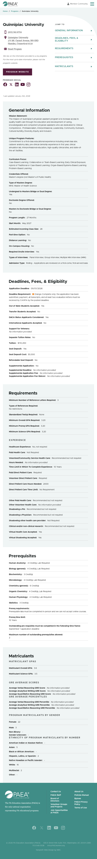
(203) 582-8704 (15, 32)
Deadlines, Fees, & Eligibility (66, 39)
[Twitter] (41, 827)
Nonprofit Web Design (45, 850)
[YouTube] (56, 827)
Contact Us (56, 792)
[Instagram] (63, 828)
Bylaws (77, 798)
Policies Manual (81, 795)
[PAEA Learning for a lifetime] (10, 3)
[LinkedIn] (49, 828)
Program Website (17, 72)
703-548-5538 (38, 845)
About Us (78, 792)
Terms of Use (80, 808)
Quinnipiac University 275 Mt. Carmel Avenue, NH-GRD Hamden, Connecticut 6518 (23, 40)
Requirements (64, 48)
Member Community (79, 4)
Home (5, 11)
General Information (69, 30)
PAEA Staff (56, 795)
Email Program (15, 49)
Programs (14, 11)
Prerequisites (64, 57)
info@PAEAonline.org (56, 845)
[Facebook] (34, 828)
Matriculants (64, 66)
